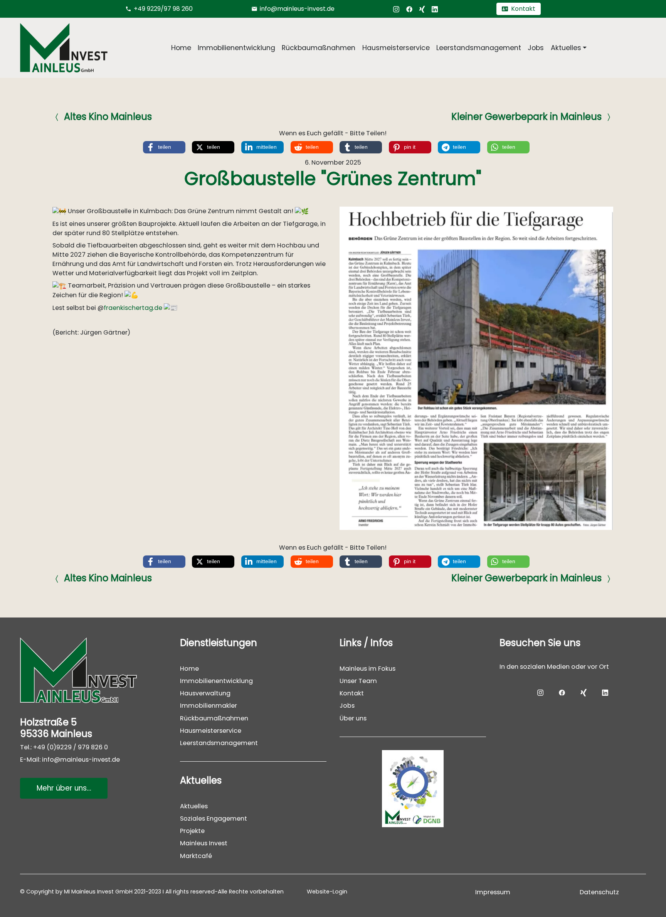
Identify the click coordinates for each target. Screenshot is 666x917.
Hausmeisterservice (396, 47)
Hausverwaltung (205, 693)
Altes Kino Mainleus (108, 116)
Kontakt (352, 693)
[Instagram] (396, 8)
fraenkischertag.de (133, 307)
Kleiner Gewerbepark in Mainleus (527, 116)
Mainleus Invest (203, 843)
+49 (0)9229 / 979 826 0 (70, 747)
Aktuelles (194, 806)
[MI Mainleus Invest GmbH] (93, 670)
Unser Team (358, 681)
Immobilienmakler (208, 706)
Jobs (536, 47)
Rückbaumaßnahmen (318, 47)
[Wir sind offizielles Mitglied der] (413, 788)
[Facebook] (409, 8)
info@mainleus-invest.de (297, 8)
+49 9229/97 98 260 (163, 8)
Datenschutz (599, 892)
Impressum (492, 892)
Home (181, 47)
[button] (164, 147)
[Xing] (422, 8)
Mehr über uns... (63, 788)
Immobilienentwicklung (236, 47)
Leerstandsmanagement (478, 47)
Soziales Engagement (213, 818)
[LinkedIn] (435, 8)
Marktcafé (196, 855)
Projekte (192, 831)
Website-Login (327, 891)
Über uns (353, 718)
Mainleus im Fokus (367, 668)
